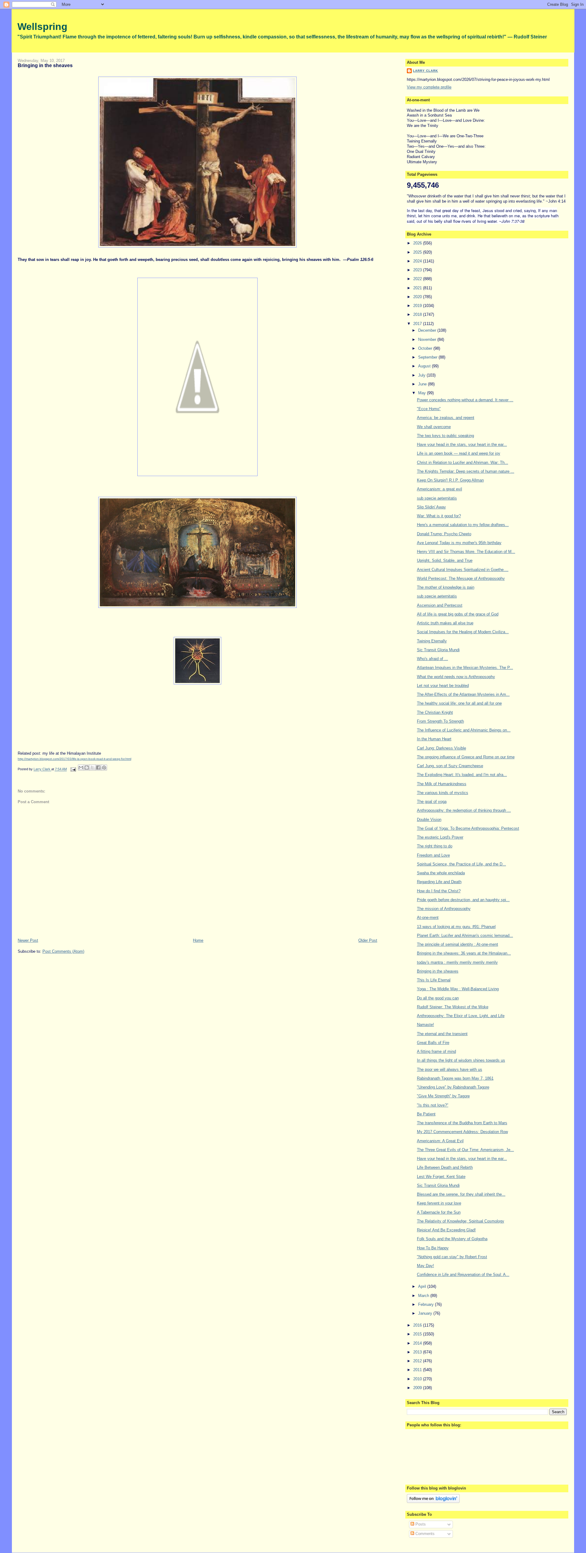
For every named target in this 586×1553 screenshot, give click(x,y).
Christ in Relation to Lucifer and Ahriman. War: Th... (462, 462)
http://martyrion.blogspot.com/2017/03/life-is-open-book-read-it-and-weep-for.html (74, 758)
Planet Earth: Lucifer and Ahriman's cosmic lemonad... (465, 935)
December (427, 330)
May (422, 393)
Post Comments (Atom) (63, 951)
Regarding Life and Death (439, 881)
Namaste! (425, 1024)
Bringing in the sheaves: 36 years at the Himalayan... (464, 953)
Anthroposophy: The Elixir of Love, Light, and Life (461, 1015)
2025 (418, 252)
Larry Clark (425, 70)
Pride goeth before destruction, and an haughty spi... (463, 899)
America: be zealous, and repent (445, 417)
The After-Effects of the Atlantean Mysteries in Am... (463, 694)
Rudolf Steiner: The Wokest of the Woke (452, 1007)
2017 (418, 323)
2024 (418, 261)
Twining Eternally (432, 641)
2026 (418, 243)
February (426, 1304)
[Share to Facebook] (98, 767)
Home (198, 940)
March (424, 1295)
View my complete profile (429, 87)
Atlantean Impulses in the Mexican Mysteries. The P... (465, 667)
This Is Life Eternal (433, 980)
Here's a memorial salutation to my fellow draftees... (463, 524)
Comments (424, 1533)
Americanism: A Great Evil (440, 1141)
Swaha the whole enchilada (441, 873)
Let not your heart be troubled (443, 685)
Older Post (367, 940)
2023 (418, 270)
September (428, 357)
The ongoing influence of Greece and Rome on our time (466, 757)
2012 (418, 1361)
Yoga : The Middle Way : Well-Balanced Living (458, 989)
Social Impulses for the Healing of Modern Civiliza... (463, 632)
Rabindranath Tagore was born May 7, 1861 (455, 1078)
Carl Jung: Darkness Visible (441, 748)
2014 (418, 1343)
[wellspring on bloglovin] (433, 1501)
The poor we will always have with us (449, 1069)
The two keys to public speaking (445, 435)
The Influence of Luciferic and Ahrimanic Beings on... (464, 730)
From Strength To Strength (440, 721)
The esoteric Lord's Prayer (440, 837)
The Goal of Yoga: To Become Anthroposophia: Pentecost (468, 828)
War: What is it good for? (439, 516)
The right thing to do (434, 846)
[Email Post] (73, 769)
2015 (418, 1334)
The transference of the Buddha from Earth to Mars (462, 1123)
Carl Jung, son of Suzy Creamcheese (450, 766)
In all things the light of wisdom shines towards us (461, 1060)
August (425, 366)
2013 (418, 1352)
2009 (418, 1387)
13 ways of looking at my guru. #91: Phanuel (456, 926)
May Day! (425, 1265)
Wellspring (42, 26)
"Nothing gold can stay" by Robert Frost (452, 1257)
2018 (418, 314)
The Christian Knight (435, 712)
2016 (418, 1325)
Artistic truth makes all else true (445, 623)
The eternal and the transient (442, 1033)
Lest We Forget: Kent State (441, 1176)
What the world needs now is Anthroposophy (456, 676)
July (422, 375)
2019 (418, 305)
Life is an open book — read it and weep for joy (458, 453)
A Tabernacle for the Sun (439, 1212)
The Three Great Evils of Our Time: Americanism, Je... (465, 1149)
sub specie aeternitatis (437, 498)
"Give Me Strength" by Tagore (443, 1096)
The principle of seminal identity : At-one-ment (457, 944)
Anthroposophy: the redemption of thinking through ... (464, 810)
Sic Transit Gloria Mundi (438, 650)
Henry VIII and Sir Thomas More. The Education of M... (466, 551)
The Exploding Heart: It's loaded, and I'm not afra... (462, 774)
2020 (418, 296)
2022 (418, 278)
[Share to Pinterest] (104, 767)
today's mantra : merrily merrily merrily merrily (457, 962)
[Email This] (81, 767)
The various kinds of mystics (442, 792)
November (427, 339)
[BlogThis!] (87, 767)
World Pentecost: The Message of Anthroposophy (461, 578)
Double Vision (429, 819)
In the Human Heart (434, 739)
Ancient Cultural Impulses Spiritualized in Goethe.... (462, 569)
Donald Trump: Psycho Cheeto (444, 534)
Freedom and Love (433, 855)
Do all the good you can (438, 998)
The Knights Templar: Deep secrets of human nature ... (465, 471)
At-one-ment (428, 917)
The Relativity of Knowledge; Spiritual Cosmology (460, 1221)
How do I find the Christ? (439, 891)
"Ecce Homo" (429, 408)
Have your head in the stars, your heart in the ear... (462, 444)
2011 (418, 1369)
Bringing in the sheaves (437, 971)
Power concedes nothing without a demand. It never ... (465, 400)
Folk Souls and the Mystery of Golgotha (452, 1239)
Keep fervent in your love (439, 1203)
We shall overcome (434, 426)
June (423, 384)
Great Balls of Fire (433, 1042)
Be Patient (426, 1114)
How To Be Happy (433, 1248)
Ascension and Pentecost (439, 605)
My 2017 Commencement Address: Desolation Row (462, 1131)
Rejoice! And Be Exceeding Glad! (446, 1230)
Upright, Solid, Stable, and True (444, 560)
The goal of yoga (432, 801)
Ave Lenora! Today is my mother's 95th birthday (459, 542)
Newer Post (28, 940)
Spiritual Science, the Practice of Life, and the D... (461, 864)
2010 (418, 1379)
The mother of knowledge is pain (445, 587)
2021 (418, 288)
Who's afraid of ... (432, 658)
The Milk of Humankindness (441, 784)
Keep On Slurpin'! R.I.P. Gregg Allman (450, 480)
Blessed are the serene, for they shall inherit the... (461, 1194)
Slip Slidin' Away (431, 507)
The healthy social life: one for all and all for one (459, 703)
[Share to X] (92, 767)
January (425, 1313)
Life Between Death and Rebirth (445, 1167)
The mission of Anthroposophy (444, 908)
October (425, 348)
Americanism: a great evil (439, 489)
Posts (420, 1524)
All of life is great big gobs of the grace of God (457, 614)
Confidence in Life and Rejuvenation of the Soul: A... (463, 1274)
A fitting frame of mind (436, 1051)
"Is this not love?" (432, 1105)
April (422, 1286)
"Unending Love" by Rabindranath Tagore (453, 1087)
